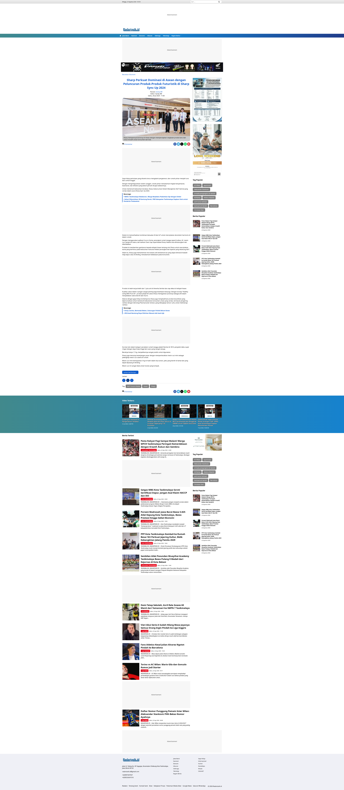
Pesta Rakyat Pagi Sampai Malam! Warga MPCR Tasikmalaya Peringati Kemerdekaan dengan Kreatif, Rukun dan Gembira (211, 224)
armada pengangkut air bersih (204, 194)
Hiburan (149, 36)
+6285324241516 (127, 777)
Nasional (134, 36)
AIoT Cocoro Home (133, 386)
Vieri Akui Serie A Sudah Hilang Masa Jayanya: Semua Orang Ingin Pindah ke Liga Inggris (165, 626)
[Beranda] (120, 36)
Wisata (200, 768)
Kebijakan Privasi (159, 786)
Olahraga (157, 36)
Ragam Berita (176, 36)
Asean (146, 386)
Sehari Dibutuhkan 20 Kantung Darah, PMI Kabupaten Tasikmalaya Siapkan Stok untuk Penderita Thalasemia (156, 200)
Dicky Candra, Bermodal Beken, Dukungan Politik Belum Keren (147, 311)
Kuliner (200, 763)
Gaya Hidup (201, 758)
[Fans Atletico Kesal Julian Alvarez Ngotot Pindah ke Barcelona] (130, 651)
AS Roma (197, 198)
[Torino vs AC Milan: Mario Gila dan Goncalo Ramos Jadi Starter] (130, 671)
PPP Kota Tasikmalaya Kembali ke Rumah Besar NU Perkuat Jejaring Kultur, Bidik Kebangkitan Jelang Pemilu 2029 (211, 261)
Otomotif (201, 771)
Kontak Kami (143, 786)
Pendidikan (145, 611)
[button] (176, 36)
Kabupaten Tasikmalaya (149, 450)
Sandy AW (159, 92)
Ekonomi (142, 36)
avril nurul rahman (200, 202)
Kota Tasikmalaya (147, 499)
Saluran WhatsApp (199, 786)
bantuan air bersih (200, 206)
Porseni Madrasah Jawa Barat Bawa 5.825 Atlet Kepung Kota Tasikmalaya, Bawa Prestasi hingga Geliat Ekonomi (211, 248)
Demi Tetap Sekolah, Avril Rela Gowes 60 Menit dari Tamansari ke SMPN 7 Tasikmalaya (165, 606)
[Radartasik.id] (131, 29)
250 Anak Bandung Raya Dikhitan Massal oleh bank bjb (144, 313)
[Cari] (219, 1)
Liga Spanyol (145, 651)
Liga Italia (145, 631)
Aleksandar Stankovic (201, 189)
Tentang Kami (133, 786)
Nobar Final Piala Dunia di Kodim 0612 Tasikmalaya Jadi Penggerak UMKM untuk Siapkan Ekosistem (184, 421)
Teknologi (166, 36)
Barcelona (213, 206)
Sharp (153, 386)
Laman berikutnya (129, 372)
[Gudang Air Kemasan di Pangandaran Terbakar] (134, 411)
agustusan (207, 185)
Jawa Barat (125, 36)
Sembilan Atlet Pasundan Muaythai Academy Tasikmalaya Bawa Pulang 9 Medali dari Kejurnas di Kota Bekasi (211, 273)
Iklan (150, 786)
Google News (187, 786)
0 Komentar (128, 144)
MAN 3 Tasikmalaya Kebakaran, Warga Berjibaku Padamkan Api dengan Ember (153, 197)
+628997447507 (127, 775)
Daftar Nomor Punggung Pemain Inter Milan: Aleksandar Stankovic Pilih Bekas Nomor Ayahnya (165, 714)
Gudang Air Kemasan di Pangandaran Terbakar (130, 420)
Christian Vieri (199, 210)
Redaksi (124, 786)
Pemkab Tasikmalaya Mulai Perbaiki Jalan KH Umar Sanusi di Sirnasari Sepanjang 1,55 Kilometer (159, 422)
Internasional (202, 761)
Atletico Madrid (209, 198)
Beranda (125, 74)
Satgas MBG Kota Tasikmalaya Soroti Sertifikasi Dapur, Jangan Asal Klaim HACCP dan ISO (211, 236)
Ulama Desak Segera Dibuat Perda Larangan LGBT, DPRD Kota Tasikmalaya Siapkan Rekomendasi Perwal (208, 422)
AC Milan (197, 185)
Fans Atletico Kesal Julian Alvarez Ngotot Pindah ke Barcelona (162, 646)
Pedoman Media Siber (173, 786)
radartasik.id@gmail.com (130, 772)
